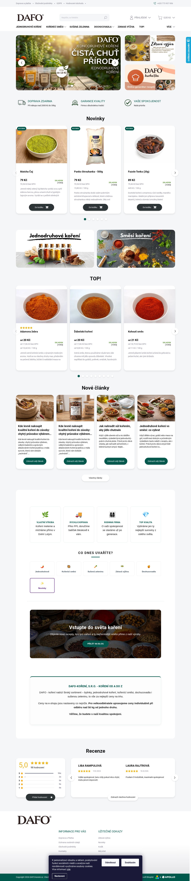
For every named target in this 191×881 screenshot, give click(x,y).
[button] (20, 62)
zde (68, 869)
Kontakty (63, 851)
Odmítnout (110, 862)
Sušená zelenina (95, 569)
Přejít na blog (95, 644)
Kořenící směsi (69, 569)
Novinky (42, 585)
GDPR (59, 3)
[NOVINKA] (95, 147)
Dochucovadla (149, 569)
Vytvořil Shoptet (147, 877)
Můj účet (102, 851)
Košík (100, 847)
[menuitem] (29, 27)
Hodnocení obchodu (74, 3)
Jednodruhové (42, 569)
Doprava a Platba (66, 838)
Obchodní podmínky (43, 3)
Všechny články (95, 478)
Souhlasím (130, 862)
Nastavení (60, 876)
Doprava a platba (23, 3)
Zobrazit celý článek (34, 461)
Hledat (105, 17)
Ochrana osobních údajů (69, 842)
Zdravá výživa (122, 569)
